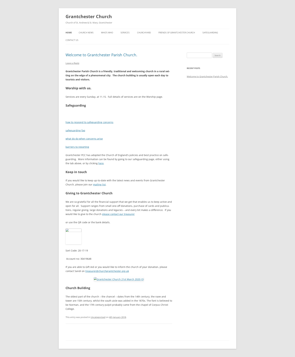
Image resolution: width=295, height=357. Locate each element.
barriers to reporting (77, 146)
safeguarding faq (75, 130)
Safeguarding (210, 32)
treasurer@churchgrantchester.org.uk (107, 271)
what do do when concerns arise (84, 138)
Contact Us (72, 40)
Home (69, 32)
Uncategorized (98, 317)
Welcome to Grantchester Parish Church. (101, 54)
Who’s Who (107, 32)
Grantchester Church (89, 16)
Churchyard (144, 32)
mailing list (99, 184)
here (101, 163)
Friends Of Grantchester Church (176, 32)
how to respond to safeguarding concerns (89, 122)
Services (125, 32)
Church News (86, 32)
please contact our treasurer (118, 214)
